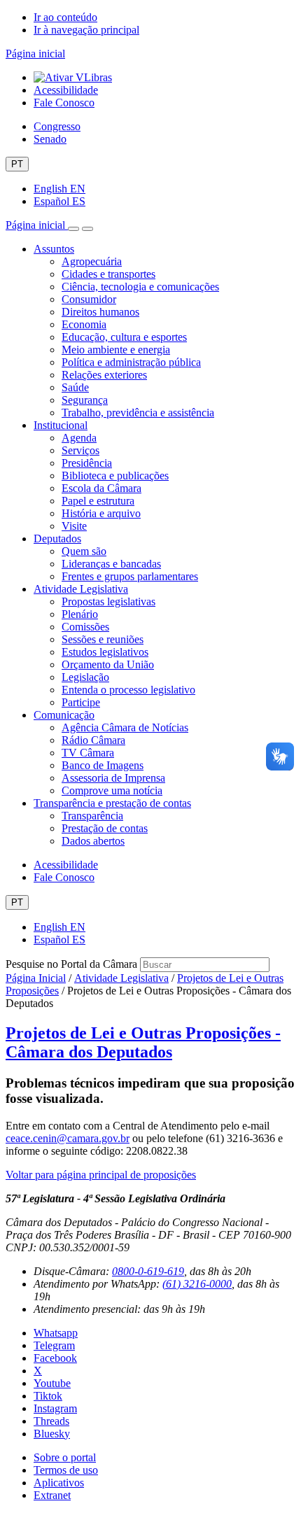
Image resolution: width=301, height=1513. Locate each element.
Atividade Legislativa (81, 589)
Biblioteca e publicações (115, 475)
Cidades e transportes (108, 274)
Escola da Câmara (101, 488)
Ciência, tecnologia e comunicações (140, 287)
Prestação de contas (105, 828)
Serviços (80, 450)
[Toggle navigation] (73, 229)
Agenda (79, 438)
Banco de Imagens (103, 765)
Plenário (80, 614)
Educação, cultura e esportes (124, 337)
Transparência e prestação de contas (112, 803)
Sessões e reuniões (103, 639)
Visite (74, 526)
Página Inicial (36, 978)
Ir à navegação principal (86, 30)
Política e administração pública (131, 362)
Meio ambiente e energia (116, 350)
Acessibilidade (66, 90)
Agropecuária (92, 261)
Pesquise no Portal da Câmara (71, 964)
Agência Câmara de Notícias (125, 727)
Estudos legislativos (105, 652)
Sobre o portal (65, 1457)
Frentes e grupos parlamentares (130, 576)
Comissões (85, 627)
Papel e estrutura (98, 501)
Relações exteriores (104, 375)
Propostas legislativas (108, 601)
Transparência (92, 816)
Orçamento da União (108, 664)
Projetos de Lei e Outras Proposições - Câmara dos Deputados (143, 1042)
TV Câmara (88, 753)
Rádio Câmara (93, 740)
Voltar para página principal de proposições (101, 1175)
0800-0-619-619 (148, 1271)
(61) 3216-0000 (197, 1284)
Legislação (85, 677)
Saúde (75, 387)
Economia (84, 324)
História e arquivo (101, 513)
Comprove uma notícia (112, 790)
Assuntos (54, 249)
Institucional (61, 425)
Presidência (87, 463)
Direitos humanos (100, 312)
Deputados (57, 538)
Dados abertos (93, 841)
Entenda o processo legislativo (128, 690)
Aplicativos (59, 1483)
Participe (81, 702)
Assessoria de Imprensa (113, 778)
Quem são (84, 551)
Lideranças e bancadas (111, 564)
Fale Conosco (64, 102)
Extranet (52, 1495)
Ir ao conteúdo (65, 17)
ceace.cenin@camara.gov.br (68, 1138)
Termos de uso (66, 1470)
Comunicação (64, 715)
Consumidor (89, 299)
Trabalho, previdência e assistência (138, 412)
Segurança (85, 400)
